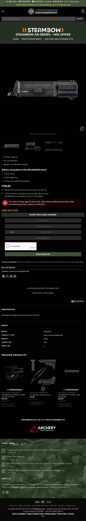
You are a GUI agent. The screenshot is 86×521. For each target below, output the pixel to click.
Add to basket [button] (8, 405)
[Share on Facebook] (7, 276)
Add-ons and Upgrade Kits (59, 39)
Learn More (79, 262)
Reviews (27, 505)
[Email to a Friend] (15, 276)
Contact (61, 505)
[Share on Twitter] (11, 276)
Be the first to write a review (43, 293)
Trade (20, 505)
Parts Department (32, 39)
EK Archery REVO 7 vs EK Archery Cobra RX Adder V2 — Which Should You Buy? (39, 464)
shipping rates (25, 196)
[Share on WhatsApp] (3, 276)
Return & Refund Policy (35, 514)
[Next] (80, 89)
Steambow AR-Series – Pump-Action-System (13, 396)
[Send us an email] (7, 492)
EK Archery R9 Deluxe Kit (40, 395)
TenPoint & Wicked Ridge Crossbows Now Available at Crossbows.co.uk (36, 470)
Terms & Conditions (19, 514)
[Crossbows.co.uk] (43, 11)
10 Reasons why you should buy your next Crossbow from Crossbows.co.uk (37, 450)
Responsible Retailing (40, 505)
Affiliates (13, 505)
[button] (3, 11)
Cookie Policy (71, 505)
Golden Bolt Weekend (15, 457)
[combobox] (9, 232)
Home (16, 39)
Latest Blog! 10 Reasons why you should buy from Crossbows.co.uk (43, 5)
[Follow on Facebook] (3, 492)
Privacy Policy (62, 514)
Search (80, 19)
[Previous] (6, 89)
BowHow (53, 505)
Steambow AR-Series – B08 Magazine (69, 396)
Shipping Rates (50, 514)
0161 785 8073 (24, 1)
